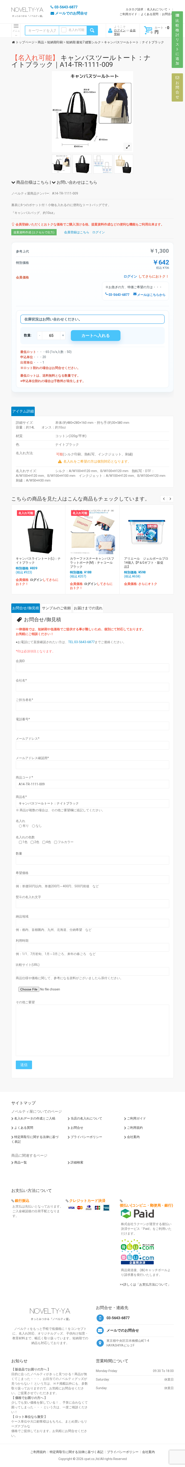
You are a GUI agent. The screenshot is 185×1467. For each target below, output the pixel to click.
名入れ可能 (76, 30)
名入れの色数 (25, 837)
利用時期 (22, 940)
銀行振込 (22, 1200)
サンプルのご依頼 (56, 608)
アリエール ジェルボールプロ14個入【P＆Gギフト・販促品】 (146, 562)
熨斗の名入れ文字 (28, 897)
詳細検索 (77, 1162)
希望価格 (22, 873)
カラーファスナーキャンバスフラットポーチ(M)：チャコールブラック (92, 562)
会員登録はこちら (76, 232)
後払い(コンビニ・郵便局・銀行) (146, 1205)
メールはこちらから (151, 295)
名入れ (20, 821)
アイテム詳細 (23, 411)
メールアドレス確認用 (32, 758)
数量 (19, 853)
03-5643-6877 (118, 295)
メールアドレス (27, 738)
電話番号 (23, 719)
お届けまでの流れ (88, 608)
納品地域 (22, 916)
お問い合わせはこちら (76, 182)
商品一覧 (20, 1162)
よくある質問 (149, 14)
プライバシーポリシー (86, 1137)
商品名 (21, 797)
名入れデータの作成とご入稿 (34, 1118)
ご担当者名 (24, 700)
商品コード (24, 777)
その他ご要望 (25, 1002)
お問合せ (168, 14)
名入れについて (157, 9)
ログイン (120, 30)
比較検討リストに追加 (177, 42)
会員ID (20, 661)
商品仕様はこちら (32, 182)
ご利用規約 (135, 1127)
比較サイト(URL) (27, 964)
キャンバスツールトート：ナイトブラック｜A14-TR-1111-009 (81, 61)
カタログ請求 (134, 9)
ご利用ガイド (128, 14)
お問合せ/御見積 (25, 608)
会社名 (21, 680)
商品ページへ (38, 530)
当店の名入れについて (86, 1118)
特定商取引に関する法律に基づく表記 (76, 1452)
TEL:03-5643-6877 (81, 642)
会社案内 (133, 1137)
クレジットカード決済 (87, 1200)
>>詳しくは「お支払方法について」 (145, 1284)
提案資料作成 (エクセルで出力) (34, 232)
